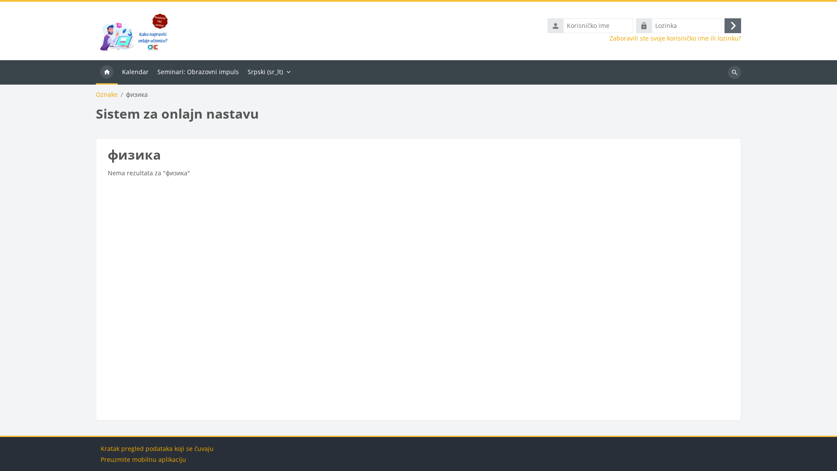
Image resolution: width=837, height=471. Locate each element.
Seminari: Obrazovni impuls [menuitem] (198, 72)
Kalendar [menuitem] (135, 72)
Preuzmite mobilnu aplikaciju (143, 459)
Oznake (107, 95)
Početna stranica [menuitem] (107, 72)
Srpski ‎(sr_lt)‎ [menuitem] (265, 72)
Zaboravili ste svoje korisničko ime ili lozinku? (675, 38)
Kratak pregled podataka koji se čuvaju (157, 448)
